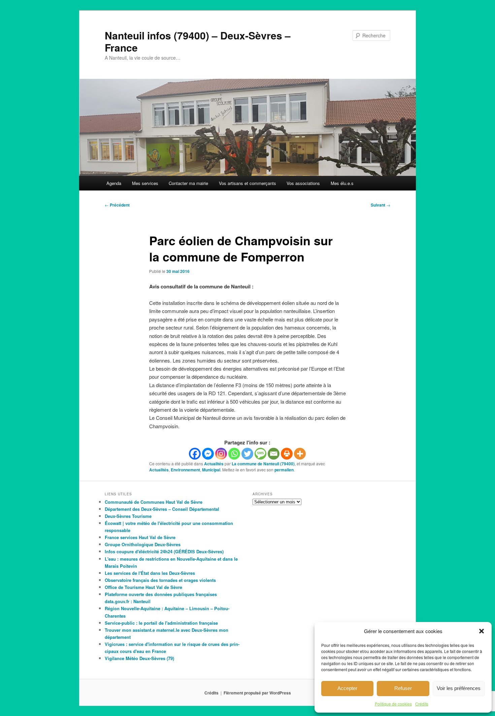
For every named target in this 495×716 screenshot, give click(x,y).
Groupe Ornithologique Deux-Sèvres (142, 544)
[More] (300, 454)
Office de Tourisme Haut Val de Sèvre (143, 587)
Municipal (211, 470)
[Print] (287, 454)
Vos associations (303, 183)
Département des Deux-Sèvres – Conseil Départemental (162, 509)
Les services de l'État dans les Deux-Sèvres (150, 573)
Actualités (214, 464)
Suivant (380, 205)
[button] (481, 631)
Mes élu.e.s (342, 183)
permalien (284, 470)
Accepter (347, 688)
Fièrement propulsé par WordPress (257, 693)
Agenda (113, 183)
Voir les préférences (459, 688)
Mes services (145, 183)
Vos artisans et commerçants (247, 183)
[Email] (273, 454)
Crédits (421, 704)
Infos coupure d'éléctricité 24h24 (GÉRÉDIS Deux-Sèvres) (164, 551)
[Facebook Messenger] (208, 454)
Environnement (185, 470)
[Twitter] (247, 454)
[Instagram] (221, 454)
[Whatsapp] (234, 454)
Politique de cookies (393, 704)
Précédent (117, 205)
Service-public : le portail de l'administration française (161, 623)
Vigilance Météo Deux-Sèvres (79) (139, 658)
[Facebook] (195, 454)
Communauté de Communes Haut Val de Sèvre (153, 502)
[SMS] (260, 454)
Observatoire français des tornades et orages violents (160, 580)
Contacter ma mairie (188, 183)
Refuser (403, 688)
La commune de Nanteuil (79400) (263, 464)
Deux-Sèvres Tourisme (128, 516)
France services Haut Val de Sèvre (140, 537)
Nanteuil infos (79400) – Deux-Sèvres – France (198, 41)
